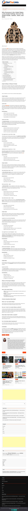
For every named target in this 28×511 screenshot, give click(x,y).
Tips (3, 429)
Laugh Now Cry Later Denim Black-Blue (9, 71)
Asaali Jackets (5, 67)
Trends (3, 465)
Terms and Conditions (5, 481)
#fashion (4, 453)
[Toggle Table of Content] (14, 62)
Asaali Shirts (5, 73)
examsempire (18, 453)
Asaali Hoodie (7, 105)
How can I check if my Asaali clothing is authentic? (9, 78)
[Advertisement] (14, 394)
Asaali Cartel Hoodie (7, 65)
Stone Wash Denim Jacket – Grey (8, 68)
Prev (4, 352)
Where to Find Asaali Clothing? (7, 75)
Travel (3, 431)
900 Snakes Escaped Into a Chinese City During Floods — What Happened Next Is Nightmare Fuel (13, 413)
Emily (4, 369)
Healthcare (11, 454)
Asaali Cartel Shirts (7, 74)
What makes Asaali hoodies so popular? (8, 79)
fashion (21, 453)
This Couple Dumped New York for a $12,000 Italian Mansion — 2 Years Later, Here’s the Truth (14, 411)
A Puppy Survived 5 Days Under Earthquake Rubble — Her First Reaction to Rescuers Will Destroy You (14, 418)
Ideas (3, 462)
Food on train (4, 454)
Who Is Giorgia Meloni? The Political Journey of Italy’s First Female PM (20, 366)
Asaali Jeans (5, 70)
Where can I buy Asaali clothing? (7, 77)
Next (23, 352)
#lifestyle (9, 453)
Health (7, 454)
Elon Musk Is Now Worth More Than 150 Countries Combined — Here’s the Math (13, 415)
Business (4, 379)
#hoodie (6, 453)
